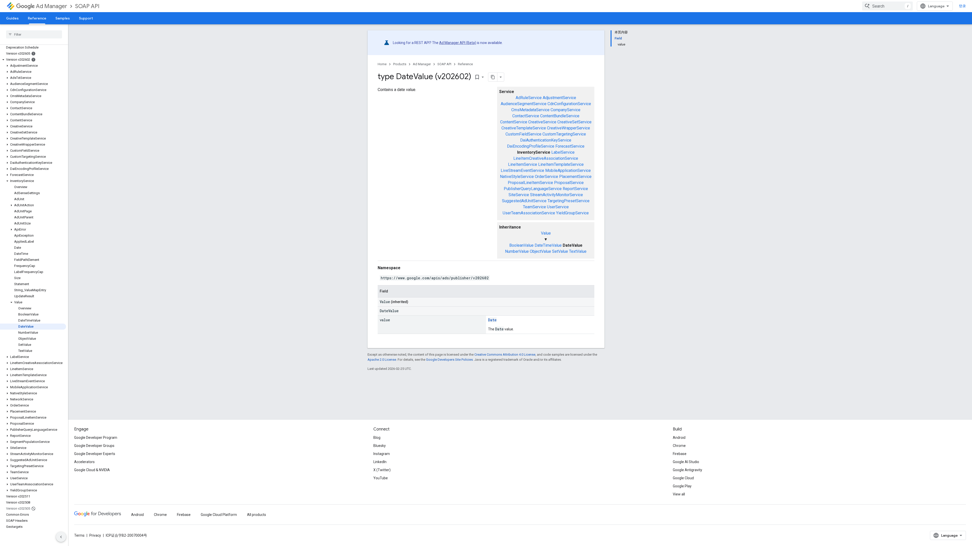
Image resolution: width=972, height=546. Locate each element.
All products (256, 515)
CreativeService (542, 122)
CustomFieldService (523, 134)
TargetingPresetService (569, 200)
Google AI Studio (686, 462)
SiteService (519, 194)
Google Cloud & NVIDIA (92, 470)
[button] (33, 60)
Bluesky (379, 446)
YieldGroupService (572, 213)
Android (679, 438)
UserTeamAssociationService (529, 213)
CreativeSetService (574, 122)
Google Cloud (683, 478)
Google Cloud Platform (219, 515)
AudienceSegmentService (523, 103)
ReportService (575, 188)
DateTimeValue (548, 245)
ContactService (525, 115)
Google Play (682, 486)
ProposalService (569, 182)
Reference (37, 18)
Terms (79, 535)
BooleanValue (521, 245)
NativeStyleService (517, 176)
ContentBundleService (559, 115)
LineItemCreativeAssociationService (545, 158)
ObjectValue (540, 251)
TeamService (534, 206)
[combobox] (887, 6)
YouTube (380, 478)
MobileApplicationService (568, 170)
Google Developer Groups (94, 446)
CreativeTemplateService (523, 128)
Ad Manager (51, 6)
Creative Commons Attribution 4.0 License (504, 354)
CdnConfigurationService (569, 103)
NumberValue (517, 251)
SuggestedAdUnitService (524, 200)
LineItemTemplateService (561, 164)
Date (492, 319)
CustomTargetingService (564, 134)
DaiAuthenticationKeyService (545, 140)
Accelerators (84, 462)
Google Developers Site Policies (449, 359)
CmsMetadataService (530, 109)
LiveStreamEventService (522, 170)
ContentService (513, 122)
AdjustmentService (559, 97)
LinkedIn (380, 462)
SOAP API (87, 6)
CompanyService (565, 109)
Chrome (679, 446)
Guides (12, 18)
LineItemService (522, 164)
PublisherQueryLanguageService (533, 188)
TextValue (577, 251)
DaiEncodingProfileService (530, 146)
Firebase (679, 454)
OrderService (546, 176)
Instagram (381, 454)
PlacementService (575, 176)
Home (382, 64)
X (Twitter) (382, 470)
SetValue (560, 251)
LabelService (563, 152)
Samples (62, 18)
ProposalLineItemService (530, 182)
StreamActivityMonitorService (556, 194)
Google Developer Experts (94, 454)
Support (86, 18)
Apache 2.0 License (382, 359)
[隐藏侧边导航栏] (61, 537)
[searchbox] (34, 34)
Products (399, 64)
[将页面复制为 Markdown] (492, 77)
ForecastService (569, 146)
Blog (376, 438)
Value (546, 233)
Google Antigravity (687, 470)
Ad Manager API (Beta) (457, 43)
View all (679, 494)
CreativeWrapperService (568, 128)
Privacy (95, 535)
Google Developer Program (95, 438)
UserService (558, 206)
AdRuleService (529, 97)
